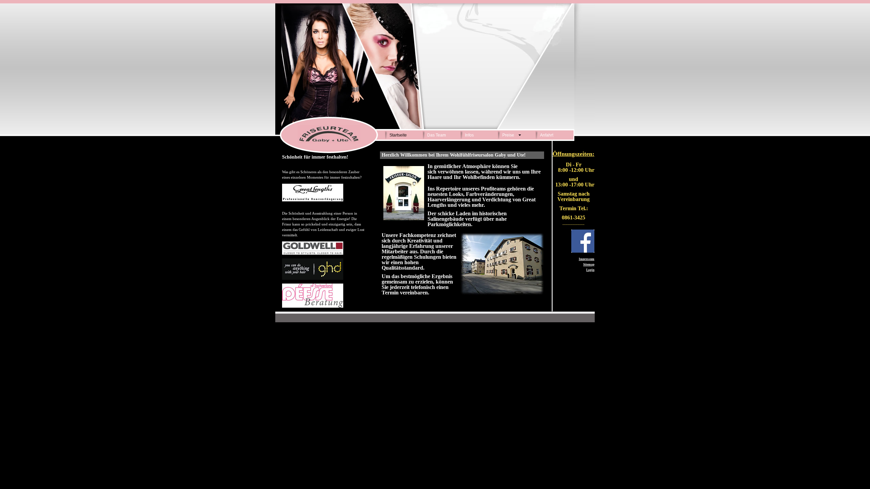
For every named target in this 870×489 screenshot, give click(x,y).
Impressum (586, 259)
